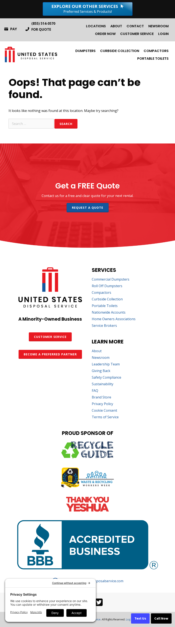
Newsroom (158, 26)
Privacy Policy (102, 404)
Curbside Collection (119, 50)
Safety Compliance (106, 378)
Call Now (161, 618)
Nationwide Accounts (108, 313)
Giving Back (101, 371)
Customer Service (137, 33)
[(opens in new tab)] (87, 457)
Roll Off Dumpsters (107, 286)
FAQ (95, 391)
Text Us (140, 618)
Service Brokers (104, 326)
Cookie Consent (104, 411)
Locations (96, 26)
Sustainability (102, 384)
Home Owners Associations (114, 319)
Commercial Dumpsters (110, 280)
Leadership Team (106, 364)
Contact (135, 26)
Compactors (156, 50)
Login (163, 33)
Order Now (105, 33)
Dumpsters (85, 50)
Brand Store (101, 397)
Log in (129, 619)
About (116, 26)
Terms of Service (105, 417)
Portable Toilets (153, 58)
